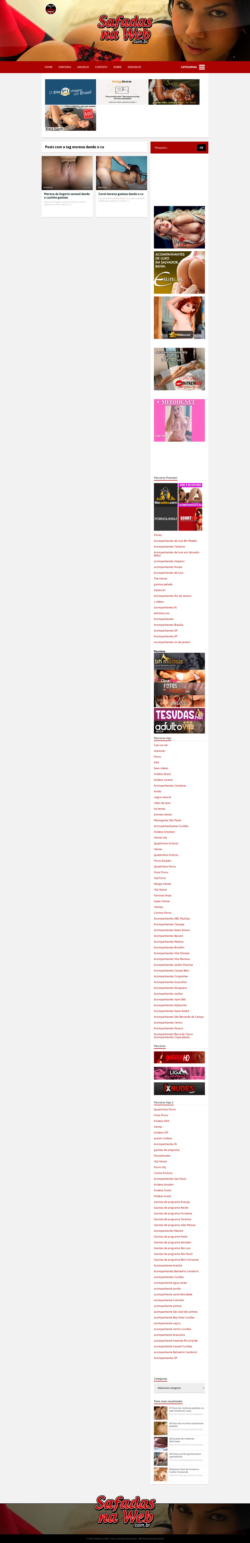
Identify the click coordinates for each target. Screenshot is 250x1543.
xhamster (159, 750)
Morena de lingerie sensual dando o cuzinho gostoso (67, 195)
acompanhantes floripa (168, 566)
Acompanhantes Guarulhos (170, 982)
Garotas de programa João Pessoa (174, 1224)
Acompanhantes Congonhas (171, 976)
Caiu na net (161, 745)
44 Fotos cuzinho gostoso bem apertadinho (185, 1455)
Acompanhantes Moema (169, 941)
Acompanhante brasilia (168, 1265)
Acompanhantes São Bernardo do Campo (179, 1016)
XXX (156, 762)
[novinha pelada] (179, 1068)
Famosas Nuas (163, 895)
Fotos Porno (161, 872)
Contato (101, 67)
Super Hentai (162, 901)
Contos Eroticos (163, 1172)
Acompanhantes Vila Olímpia (171, 953)
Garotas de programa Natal (170, 1236)
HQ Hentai (160, 889)
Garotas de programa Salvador (172, 1242)
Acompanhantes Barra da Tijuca (173, 1034)
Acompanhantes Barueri (168, 935)
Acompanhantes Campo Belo (171, 970)
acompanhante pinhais (168, 1305)
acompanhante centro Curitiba (172, 1329)
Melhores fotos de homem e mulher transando (184, 1470)
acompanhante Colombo (169, 1300)
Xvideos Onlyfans (164, 831)
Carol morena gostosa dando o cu (120, 194)
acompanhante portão (167, 1288)
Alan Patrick (158, 1538)
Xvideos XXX (161, 1120)
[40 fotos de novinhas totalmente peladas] (161, 1428)
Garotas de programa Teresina (172, 1219)
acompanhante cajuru (167, 1323)
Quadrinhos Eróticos (166, 854)
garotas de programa (167, 1149)
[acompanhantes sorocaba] (179, 349)
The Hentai (160, 578)
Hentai (158, 849)
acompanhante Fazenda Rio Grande (176, 1340)
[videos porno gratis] (166, 508)
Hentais (158, 906)
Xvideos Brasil (162, 773)
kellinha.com (162, 613)
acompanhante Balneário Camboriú (175, 1352)
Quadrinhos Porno (165, 866)
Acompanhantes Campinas (170, 785)
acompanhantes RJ (165, 607)
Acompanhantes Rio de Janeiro (172, 595)
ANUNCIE (83, 67)
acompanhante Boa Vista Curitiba (174, 1317)
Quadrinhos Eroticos (166, 843)
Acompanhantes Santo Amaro (172, 930)
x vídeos (159, 601)
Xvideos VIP (161, 1132)
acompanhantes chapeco (169, 561)
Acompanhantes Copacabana (172, 1037)
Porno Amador (162, 860)
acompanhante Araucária (169, 1334)
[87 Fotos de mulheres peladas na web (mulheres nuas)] (161, 1413)
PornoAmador (162, 1155)
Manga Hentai (162, 883)
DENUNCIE (134, 67)
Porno (157, 756)
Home (49, 67)
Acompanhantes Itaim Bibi (170, 999)
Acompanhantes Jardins (168, 993)
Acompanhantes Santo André (171, 1010)
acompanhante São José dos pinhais (176, 1311)
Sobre (117, 67)
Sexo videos (161, 768)
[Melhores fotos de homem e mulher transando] (161, 1474)
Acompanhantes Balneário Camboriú (176, 1271)
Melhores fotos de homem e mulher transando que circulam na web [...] (186, 1475)
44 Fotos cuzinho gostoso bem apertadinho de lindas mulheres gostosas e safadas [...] (186, 1460)
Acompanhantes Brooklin (169, 947)
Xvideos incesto (163, 779)
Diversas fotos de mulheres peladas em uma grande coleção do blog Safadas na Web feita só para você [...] (186, 1414)
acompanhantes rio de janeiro (172, 642)
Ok (201, 147)
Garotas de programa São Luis (172, 1248)
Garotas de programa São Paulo (173, 1253)
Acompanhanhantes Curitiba (171, 826)
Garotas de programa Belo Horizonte (176, 1259)
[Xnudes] (179, 1083)
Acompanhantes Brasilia (168, 624)
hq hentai (159, 808)
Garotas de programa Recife (171, 1207)
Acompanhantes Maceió (168, 1230)
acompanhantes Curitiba (169, 1276)
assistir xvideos (163, 1138)
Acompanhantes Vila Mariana (172, 958)
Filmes (158, 534)
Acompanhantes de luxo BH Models (175, 540)
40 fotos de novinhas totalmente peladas (186, 1424)
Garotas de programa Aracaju (172, 1201)
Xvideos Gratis (162, 1190)
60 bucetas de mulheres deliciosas (181, 1440)
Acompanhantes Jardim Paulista (173, 964)
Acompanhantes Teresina (169, 546)
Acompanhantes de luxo (168, 572)
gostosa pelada (163, 584)
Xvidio (157, 791)
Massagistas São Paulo (167, 820)
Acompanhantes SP (165, 636)
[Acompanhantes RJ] (190, 484)
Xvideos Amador (164, 1184)
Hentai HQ (160, 837)
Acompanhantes (164, 618)
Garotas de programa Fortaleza (173, 1213)
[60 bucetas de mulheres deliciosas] (161, 1444)
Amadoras (48, 187)
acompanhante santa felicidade (173, 1294)
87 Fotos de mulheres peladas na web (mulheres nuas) (186, 1409)
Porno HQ (160, 1167)
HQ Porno (160, 878)
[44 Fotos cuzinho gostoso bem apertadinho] (161, 1459)
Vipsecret (159, 590)
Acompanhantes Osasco (168, 1028)
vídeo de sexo (162, 802)
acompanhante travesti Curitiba (173, 1346)
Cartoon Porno (162, 912)
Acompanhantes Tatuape (169, 924)
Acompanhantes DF (166, 630)
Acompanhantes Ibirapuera (170, 987)
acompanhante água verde (170, 1282)
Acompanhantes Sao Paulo (170, 1178)
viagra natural (162, 797)
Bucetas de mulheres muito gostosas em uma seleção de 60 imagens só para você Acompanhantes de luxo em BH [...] (186, 1444)
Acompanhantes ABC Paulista (172, 918)
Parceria (65, 67)
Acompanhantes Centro (168, 1022)
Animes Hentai (163, 814)
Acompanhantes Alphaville (170, 1005)
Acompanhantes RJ (165, 1144)
